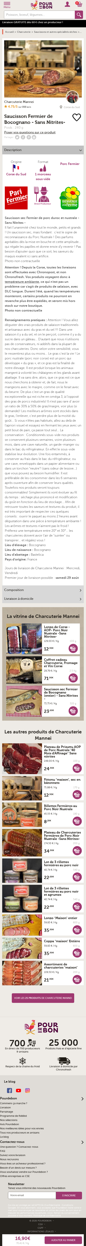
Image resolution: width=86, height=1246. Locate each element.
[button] (73, 648)
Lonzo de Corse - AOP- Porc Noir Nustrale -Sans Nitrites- (57, 631)
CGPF (41, 1228)
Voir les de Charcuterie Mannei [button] (43, 998)
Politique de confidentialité (47, 1215)
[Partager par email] (34, 137)
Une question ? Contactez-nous (19, 1146)
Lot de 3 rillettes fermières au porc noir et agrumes (61, 892)
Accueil (9, 32)
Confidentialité (52, 1205)
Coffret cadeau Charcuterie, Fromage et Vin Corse (61, 663)
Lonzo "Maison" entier (60, 918)
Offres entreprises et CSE (15, 1176)
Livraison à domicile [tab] (18, 599)
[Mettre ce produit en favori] (76, 117)
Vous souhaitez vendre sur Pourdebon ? (24, 1172)
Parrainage (6, 1111)
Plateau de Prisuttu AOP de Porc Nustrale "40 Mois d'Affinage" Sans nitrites (62, 751)
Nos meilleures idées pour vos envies (22, 1128)
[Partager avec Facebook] (23, 137)
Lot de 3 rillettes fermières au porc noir (61, 863)
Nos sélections (8, 1120)
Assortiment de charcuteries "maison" (61, 966)
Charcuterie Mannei (19, 102)
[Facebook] (9, 1090)
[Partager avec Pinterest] (29, 137)
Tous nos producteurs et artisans (19, 1132)
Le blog (4, 1137)
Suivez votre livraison (12, 1155)
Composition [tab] (14, 590)
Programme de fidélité (13, 1116)
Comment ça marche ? (13, 1103)
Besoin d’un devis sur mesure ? (18, 1167)
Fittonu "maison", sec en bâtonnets (62, 781)
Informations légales (40, 1231)
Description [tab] (13, 150)
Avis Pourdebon (9, 1124)
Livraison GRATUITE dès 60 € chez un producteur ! (32, 22)
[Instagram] (27, 1090)
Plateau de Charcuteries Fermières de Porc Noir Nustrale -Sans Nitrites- (62, 836)
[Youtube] (18, 1090)
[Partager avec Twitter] (17, 137)
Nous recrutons (9, 1159)
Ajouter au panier (63, 1240)
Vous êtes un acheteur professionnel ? (22, 1163)
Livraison (5, 1107)
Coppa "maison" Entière (62, 941)
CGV (40, 1224)
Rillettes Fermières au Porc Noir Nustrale (60, 807)
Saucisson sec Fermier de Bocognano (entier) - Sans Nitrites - (61, 694)
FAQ (2, 1151)
